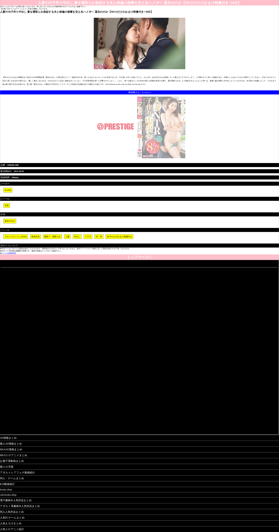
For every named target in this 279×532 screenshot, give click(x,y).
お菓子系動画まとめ (12, 461)
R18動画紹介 (7, 484)
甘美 (7, 205)
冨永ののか (10, 221)
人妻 (67, 236)
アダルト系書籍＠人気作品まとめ (20, 506)
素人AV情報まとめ (11, 443)
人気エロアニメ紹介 (12, 529)
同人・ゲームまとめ (12, 478)
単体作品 (35, 236)
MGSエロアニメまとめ (13, 455)
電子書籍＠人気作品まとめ (16, 500)
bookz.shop (6, 489)
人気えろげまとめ (11, 523)
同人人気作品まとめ (12, 511)
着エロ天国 (6, 466)
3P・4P (99, 236)
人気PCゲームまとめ (12, 517)
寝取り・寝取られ (52, 236)
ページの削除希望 (9, 253)
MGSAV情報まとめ (11, 449)
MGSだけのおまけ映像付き (119, 236)
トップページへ (139, 257)
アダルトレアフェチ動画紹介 (17, 472)
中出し (77, 236)
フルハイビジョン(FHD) (16, 236)
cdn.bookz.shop (8, 494)
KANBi (8, 190)
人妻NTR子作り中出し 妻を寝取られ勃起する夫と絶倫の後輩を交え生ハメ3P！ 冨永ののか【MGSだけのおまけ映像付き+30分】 (139, 3)
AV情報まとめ (8, 437)
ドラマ (88, 236)
